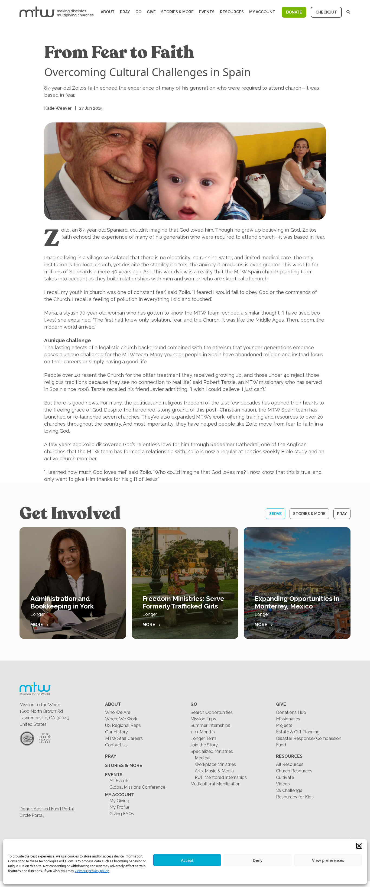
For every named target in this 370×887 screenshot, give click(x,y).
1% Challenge (289, 790)
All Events (119, 780)
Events (207, 12)
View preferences (328, 860)
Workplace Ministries (215, 764)
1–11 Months (202, 731)
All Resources (289, 764)
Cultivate (285, 777)
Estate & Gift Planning (298, 731)
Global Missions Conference (137, 787)
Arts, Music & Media (214, 770)
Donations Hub (291, 712)
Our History (116, 731)
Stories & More (177, 12)
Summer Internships (210, 725)
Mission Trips (203, 718)
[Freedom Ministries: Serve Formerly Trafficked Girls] (185, 583)
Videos (283, 783)
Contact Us (116, 744)
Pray (125, 12)
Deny (257, 860)
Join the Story (204, 744)
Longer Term (203, 738)
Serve (275, 514)
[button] (359, 846)
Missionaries (288, 718)
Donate (294, 12)
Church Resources (294, 770)
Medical (202, 757)
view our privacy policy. (92, 871)
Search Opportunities (211, 712)
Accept (187, 860)
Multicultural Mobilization (215, 783)
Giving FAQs (121, 813)
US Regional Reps (123, 725)
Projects (284, 725)
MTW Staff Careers (124, 738)
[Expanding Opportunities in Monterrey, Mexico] (297, 583)
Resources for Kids (295, 796)
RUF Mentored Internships (221, 777)
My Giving (119, 800)
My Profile (119, 807)
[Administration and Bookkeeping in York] (73, 583)
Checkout (326, 12)
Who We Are (117, 712)
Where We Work (121, 718)
